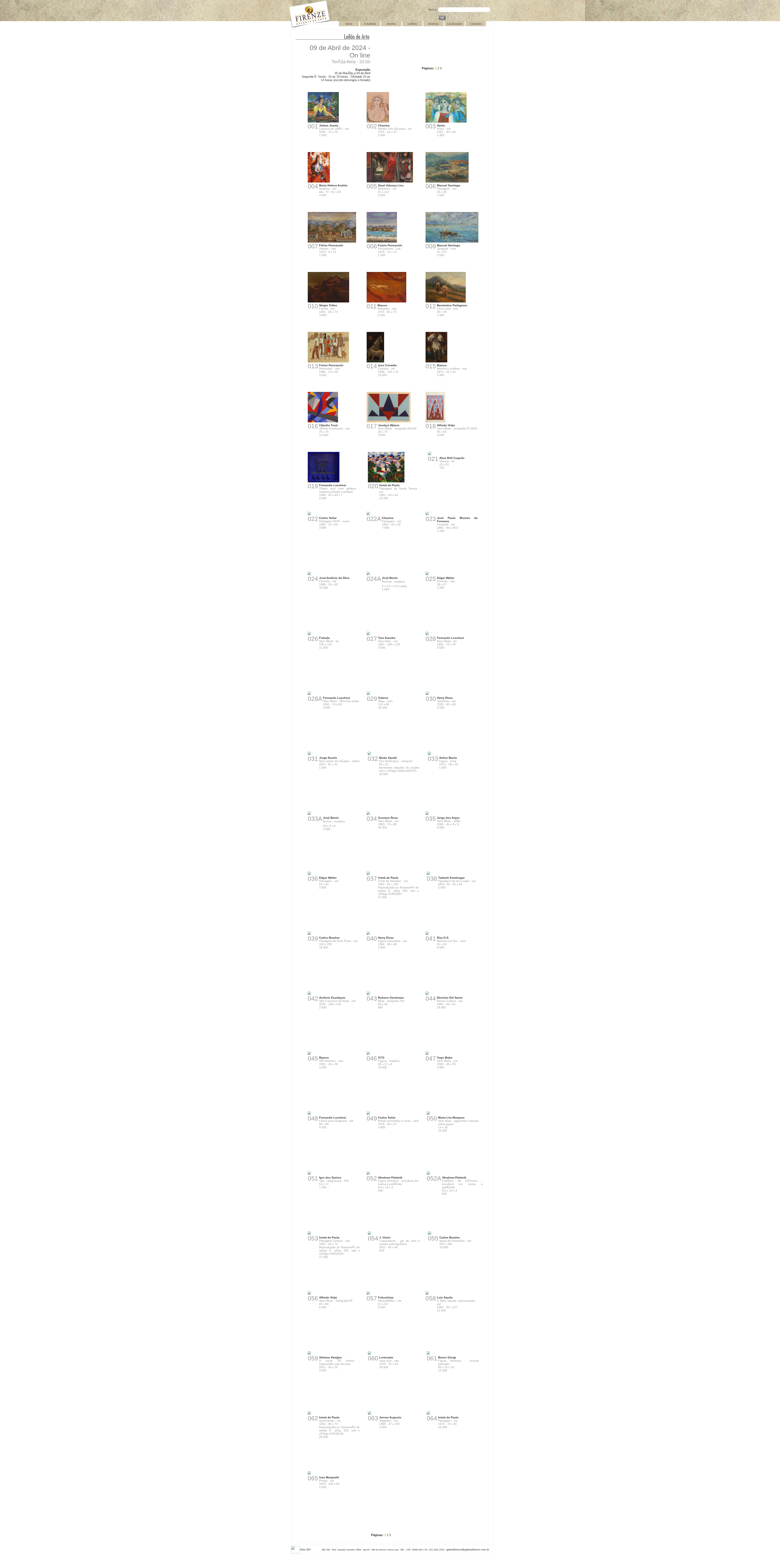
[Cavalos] (375, 361)
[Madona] (319, 182)
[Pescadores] (382, 242)
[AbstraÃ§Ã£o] (368, 1294)
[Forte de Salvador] (368, 874)
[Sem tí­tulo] (368, 634)
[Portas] (309, 1473)
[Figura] (429, 754)
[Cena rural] (446, 301)
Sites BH (305, 1549)
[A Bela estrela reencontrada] (427, 1294)
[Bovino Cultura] (427, 994)
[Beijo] (368, 994)
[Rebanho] (386, 301)
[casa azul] (369, 1354)
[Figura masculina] (368, 934)
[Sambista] (427, 694)
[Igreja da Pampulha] (429, 1234)
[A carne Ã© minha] (309, 1354)
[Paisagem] (447, 182)
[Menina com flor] (427, 934)
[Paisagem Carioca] (309, 1234)
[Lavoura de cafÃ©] (323, 122)
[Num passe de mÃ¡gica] (309, 754)
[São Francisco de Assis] (309, 994)
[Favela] (328, 301)
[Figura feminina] (368, 1174)
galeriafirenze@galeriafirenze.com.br (467, 1549)
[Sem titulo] (428, 1114)
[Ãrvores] (368, 574)
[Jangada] (452, 242)
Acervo (391, 24)
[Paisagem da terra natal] (428, 874)
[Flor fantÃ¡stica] (369, 754)
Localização (454, 24)
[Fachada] (427, 514)
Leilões (412, 24)
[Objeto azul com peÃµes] (323, 481)
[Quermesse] (309, 1414)
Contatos (476, 24)
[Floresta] (309, 574)
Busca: (433, 9)
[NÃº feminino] (309, 1054)
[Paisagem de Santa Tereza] (386, 481)
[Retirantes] (328, 361)
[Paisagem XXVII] (309, 514)
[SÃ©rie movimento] (323, 421)
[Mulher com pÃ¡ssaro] (378, 122)
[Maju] (368, 694)
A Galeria (370, 24)
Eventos (433, 24)
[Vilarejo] (332, 242)
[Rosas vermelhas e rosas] (368, 1114)
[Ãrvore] (309, 814)
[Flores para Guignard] (309, 1114)
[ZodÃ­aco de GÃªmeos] (428, 1174)
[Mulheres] (390, 182)
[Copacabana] (369, 1234)
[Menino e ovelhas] (436, 361)
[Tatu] (309, 1174)
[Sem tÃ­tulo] (389, 421)
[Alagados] (369, 1414)
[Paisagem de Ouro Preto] (309, 934)
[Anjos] (446, 122)
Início (349, 24)
